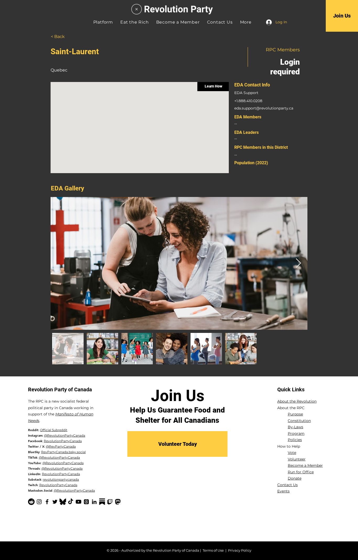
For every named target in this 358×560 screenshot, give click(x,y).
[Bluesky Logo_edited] (62, 501)
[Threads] (86, 501)
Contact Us (287, 484)
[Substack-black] (102, 501)
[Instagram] (39, 501)
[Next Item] (298, 263)
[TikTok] (70, 501)
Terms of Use (213, 550)
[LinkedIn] (94, 501)
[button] (245, 22)
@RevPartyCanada (61, 446)
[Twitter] (55, 501)
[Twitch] (110, 501)
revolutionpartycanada (61, 479)
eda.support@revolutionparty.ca (263, 108)
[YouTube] (78, 501)
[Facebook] (47, 501)
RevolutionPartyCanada (63, 441)
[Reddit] (31, 501)
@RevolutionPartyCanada (64, 435)
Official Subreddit (53, 430)
